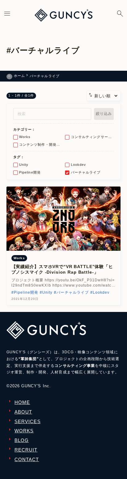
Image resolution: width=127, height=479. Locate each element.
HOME (22, 402)
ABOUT (23, 412)
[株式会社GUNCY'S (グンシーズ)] (63, 15)
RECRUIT (25, 449)
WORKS (24, 430)
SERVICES (27, 421)
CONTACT (26, 459)
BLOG (21, 440)
